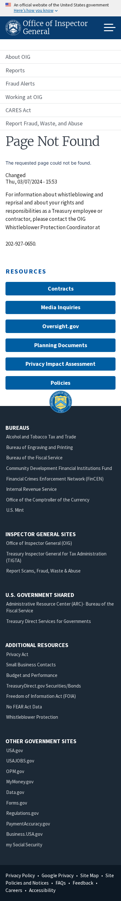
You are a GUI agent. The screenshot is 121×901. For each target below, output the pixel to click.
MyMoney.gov (20, 782)
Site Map (89, 875)
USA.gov (14, 750)
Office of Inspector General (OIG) (39, 543)
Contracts (61, 288)
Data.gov (15, 792)
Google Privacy (58, 875)
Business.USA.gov (24, 834)
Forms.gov (16, 803)
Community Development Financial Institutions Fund (59, 468)
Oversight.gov (60, 326)
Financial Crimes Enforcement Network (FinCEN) (55, 479)
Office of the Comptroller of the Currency (47, 500)
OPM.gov (15, 771)
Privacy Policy (20, 875)
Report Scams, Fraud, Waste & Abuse (43, 571)
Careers (13, 890)
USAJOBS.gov (20, 761)
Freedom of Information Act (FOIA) (41, 696)
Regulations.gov (22, 813)
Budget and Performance (31, 675)
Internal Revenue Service (31, 489)
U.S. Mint (15, 510)
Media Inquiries (60, 307)
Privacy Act (17, 654)
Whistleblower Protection (32, 717)
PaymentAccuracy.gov (28, 824)
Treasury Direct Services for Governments (48, 621)
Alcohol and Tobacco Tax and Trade (41, 437)
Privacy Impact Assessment (60, 363)
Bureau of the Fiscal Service (34, 458)
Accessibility (42, 890)
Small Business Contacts (31, 665)
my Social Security (24, 845)
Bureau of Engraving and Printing (39, 447)
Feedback (83, 883)
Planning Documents (60, 345)
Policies (60, 382)
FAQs (60, 883)
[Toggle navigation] (110, 27)
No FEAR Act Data (24, 707)
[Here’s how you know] (60, 8)
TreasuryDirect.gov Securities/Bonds (43, 686)
